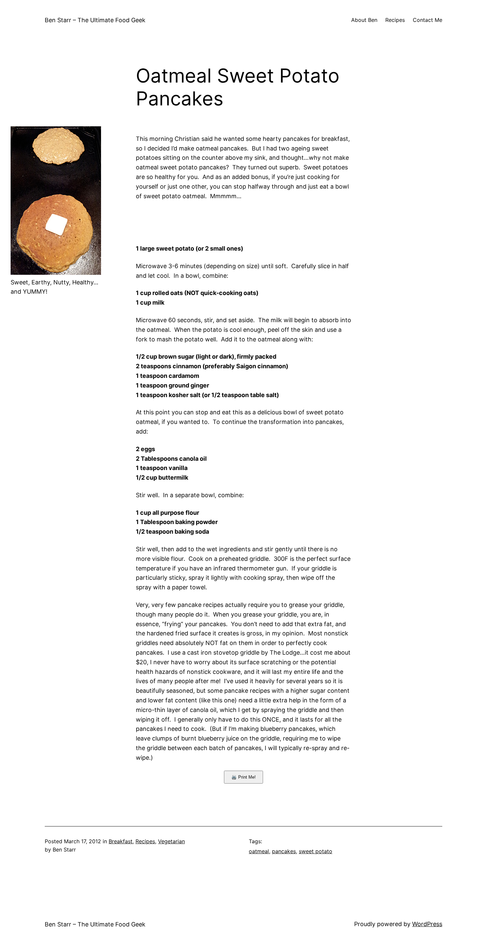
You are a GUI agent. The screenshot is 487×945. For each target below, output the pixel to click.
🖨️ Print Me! (243, 777)
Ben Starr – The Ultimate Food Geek (95, 20)
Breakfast (121, 841)
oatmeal (259, 851)
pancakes (284, 851)
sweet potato (315, 851)
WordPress (427, 923)
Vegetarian (171, 841)
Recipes (145, 841)
